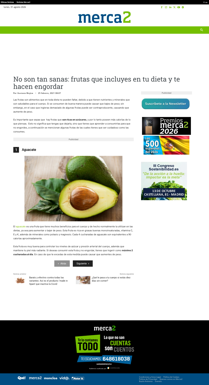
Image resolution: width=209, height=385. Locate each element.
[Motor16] (78, 379)
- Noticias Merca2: (22, 2)
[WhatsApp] (37, 299)
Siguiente (82, 263)
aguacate (21, 226)
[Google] (182, 7)
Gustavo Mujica (25, 93)
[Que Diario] (21, 379)
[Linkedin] (170, 7)
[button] (201, 17)
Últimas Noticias (7, 2)
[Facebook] (161, 7)
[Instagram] (166, 7)
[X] (174, 7)
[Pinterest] (30, 299)
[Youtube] (178, 7)
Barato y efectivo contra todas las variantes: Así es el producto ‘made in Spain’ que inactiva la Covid (48, 280)
